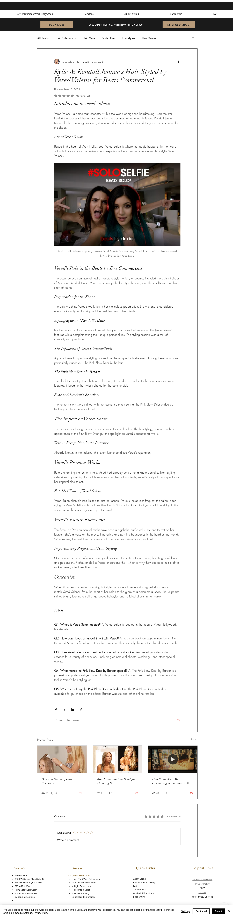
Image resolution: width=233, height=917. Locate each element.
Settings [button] (185, 911)
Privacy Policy (202, 884)
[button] (193, 38)
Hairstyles (128, 38)
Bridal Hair (108, 38)
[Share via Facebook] (55, 709)
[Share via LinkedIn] (72, 709)
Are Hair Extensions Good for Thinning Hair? (116, 781)
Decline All (201, 911)
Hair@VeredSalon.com (26, 890)
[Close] (229, 911)
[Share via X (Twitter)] (64, 709)
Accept (218, 911)
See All (194, 739)
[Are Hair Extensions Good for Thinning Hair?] (117, 759)
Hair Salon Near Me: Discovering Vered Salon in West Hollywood (172, 781)
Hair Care (89, 38)
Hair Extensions (65, 38)
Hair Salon (149, 38)
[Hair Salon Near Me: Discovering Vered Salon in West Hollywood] (172, 759)
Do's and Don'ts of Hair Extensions (56, 781)
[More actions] (178, 62)
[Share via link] (81, 709)
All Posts (43, 38)
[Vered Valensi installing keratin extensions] (62, 759)
